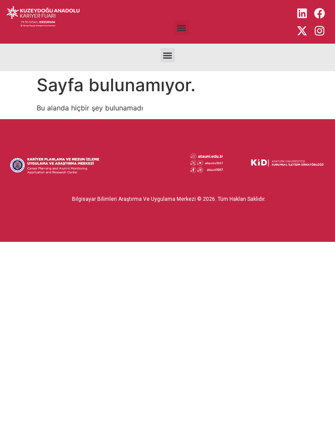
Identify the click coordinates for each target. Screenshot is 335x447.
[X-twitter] (302, 30)
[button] (181, 28)
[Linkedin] (302, 13)
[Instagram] (319, 30)
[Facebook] (319, 13)
